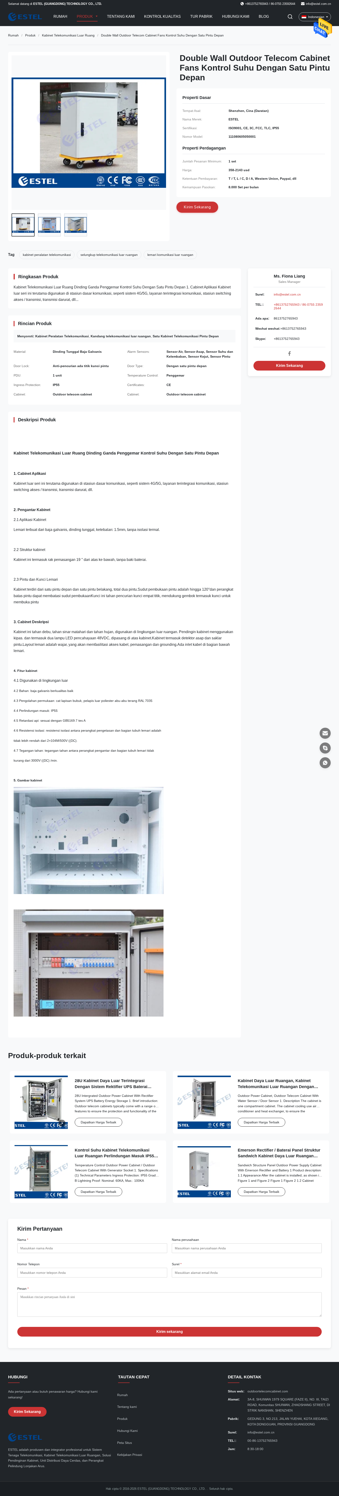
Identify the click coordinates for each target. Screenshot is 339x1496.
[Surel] (325, 733)
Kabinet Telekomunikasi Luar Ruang (68, 35)
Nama (22, 1240)
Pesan (23, 1288)
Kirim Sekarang (289, 366)
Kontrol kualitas (162, 16)
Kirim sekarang (169, 1332)
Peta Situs (124, 1443)
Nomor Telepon (28, 1264)
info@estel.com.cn (318, 4)
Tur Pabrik (201, 16)
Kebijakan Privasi (129, 1455)
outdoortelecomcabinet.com (267, 1391)
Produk (85, 16)
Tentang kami (121, 16)
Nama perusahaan (185, 1240)
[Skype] (325, 748)
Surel (176, 1264)
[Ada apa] (325, 762)
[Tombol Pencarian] (290, 17)
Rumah (60, 16)
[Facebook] (289, 353)
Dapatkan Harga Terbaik (98, 1122)
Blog (264, 16)
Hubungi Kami (235, 16)
